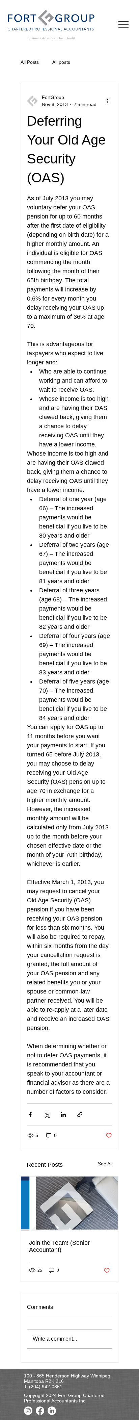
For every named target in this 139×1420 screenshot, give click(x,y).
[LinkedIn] (52, 1410)
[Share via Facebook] (30, 1114)
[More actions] (108, 101)
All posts (61, 62)
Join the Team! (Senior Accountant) (59, 1246)
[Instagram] (28, 1410)
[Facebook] (40, 1410)
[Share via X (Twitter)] (47, 1114)
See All (105, 1163)
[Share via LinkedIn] (63, 1114)
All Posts (30, 62)
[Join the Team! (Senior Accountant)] (69, 1204)
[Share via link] (80, 1114)
